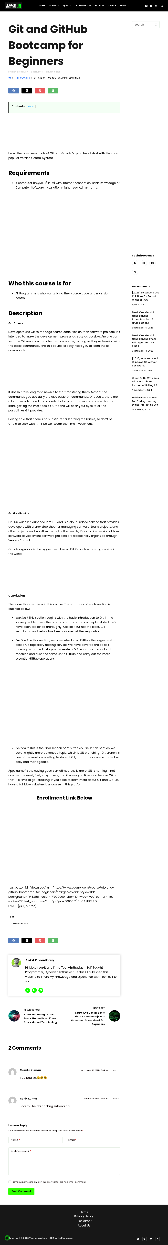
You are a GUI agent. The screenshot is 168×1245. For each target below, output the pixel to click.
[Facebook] (151, 6)
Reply (116, 1070)
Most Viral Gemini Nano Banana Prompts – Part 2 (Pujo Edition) (143, 318)
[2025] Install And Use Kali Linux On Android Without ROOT (145, 296)
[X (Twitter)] (156, 6)
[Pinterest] (40, 90)
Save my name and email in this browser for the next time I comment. (49, 1181)
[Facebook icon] (27, 990)
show (31, 106)
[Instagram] (146, 6)
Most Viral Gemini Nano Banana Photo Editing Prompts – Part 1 (144, 341)
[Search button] (156, 24)
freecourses (19, 923)
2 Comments (37, 72)
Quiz (65, 5)
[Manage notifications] (7, 1237)
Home (42, 5)
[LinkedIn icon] (34, 990)
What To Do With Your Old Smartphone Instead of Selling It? (145, 381)
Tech (98, 5)
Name (15, 1140)
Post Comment (21, 1191)
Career (112, 5)
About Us (84, 1225)
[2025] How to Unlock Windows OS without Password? (145, 362)
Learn (52, 5)
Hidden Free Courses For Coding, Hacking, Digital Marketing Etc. (145, 401)
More (123, 5)
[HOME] (9, 78)
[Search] (162, 6)
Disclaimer (84, 1221)
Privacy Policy (84, 1216)
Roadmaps (81, 5)
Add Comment (21, 1151)
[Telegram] (135, 272)
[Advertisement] (64, 132)
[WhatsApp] (53, 90)
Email (72, 1140)
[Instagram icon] (40, 990)
